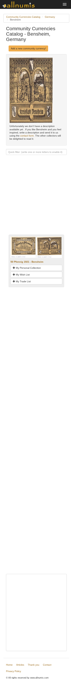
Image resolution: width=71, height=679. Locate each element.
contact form (27, 135)
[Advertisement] (35, 199)
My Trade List (23, 281)
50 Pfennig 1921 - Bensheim (27, 261)
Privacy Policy (13, 671)
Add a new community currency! (28, 48)
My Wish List (22, 274)
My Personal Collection (28, 267)
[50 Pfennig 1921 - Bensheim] (23, 247)
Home (9, 664)
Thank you (33, 664)
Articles (20, 664)
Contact (47, 664)
